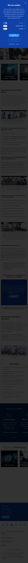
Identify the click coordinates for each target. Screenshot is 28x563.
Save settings (14, 40)
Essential (21, 23)
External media (19, 26)
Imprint (17, 44)
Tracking (21, 29)
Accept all (14, 35)
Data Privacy (11, 44)
